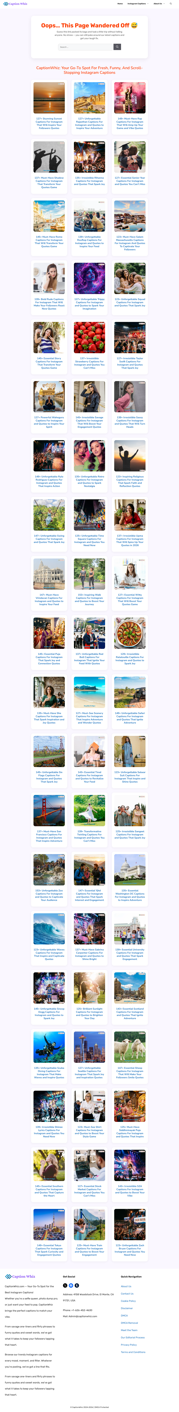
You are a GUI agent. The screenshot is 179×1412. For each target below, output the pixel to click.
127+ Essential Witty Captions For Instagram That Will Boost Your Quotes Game (129, 599)
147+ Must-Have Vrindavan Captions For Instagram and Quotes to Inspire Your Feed (49, 599)
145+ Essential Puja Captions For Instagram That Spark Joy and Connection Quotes (49, 658)
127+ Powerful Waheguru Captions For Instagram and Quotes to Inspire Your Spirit (49, 422)
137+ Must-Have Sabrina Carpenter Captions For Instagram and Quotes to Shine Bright (89, 954)
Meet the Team (129, 1330)
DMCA (124, 1315)
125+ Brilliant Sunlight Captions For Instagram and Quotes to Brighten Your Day (89, 1013)
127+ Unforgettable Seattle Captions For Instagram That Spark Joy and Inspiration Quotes (89, 1072)
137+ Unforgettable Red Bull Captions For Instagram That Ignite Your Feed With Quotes (89, 658)
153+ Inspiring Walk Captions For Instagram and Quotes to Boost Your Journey (89, 599)
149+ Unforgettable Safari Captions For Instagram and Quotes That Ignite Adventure (130, 718)
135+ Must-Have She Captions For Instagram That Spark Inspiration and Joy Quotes (49, 718)
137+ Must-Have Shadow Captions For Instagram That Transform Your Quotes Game (49, 182)
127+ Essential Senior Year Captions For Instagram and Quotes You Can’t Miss (130, 181)
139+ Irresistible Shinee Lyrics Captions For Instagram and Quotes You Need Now (49, 1131)
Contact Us (127, 1293)
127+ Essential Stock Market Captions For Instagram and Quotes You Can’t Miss (89, 1191)
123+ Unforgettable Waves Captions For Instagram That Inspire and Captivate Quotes (49, 954)
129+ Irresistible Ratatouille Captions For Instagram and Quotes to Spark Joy (130, 658)
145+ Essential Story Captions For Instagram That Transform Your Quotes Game (49, 363)
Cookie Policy (128, 1300)
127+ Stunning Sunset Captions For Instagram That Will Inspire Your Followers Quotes (49, 123)
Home (120, 4)
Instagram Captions (137, 4)
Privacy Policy (129, 1344)
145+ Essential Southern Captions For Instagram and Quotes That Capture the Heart (49, 1191)
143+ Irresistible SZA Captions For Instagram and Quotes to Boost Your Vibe (130, 1191)
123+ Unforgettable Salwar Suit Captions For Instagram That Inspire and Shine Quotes (130, 777)
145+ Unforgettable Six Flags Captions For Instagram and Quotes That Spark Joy (49, 777)
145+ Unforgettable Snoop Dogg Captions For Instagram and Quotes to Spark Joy (49, 1013)
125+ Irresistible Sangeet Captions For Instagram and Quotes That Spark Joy (129, 834)
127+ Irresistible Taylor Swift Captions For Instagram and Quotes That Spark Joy (130, 363)
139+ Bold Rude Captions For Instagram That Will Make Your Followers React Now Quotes (49, 304)
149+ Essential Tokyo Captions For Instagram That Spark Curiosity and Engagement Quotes (49, 1250)
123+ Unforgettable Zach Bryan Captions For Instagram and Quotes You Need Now (130, 1250)
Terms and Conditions (133, 1352)
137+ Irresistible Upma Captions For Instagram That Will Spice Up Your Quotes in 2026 (129, 540)
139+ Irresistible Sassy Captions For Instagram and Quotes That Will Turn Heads (130, 422)
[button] (170, 3)
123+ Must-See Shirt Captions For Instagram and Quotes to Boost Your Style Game (89, 1131)
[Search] (117, 47)
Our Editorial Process (133, 1337)
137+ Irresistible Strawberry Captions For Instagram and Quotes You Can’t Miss (89, 363)
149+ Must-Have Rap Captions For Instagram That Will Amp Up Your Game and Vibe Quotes (129, 123)
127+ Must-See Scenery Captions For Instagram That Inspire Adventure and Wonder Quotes (89, 718)
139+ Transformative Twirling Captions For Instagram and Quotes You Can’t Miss (89, 836)
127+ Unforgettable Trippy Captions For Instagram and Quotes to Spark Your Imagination (89, 304)
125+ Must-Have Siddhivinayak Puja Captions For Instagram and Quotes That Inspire (130, 1131)
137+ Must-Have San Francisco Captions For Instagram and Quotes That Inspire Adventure (49, 836)
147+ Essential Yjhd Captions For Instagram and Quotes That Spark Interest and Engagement (89, 895)
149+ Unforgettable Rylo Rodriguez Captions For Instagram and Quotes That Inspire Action (49, 481)
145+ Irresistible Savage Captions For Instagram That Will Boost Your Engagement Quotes (89, 422)
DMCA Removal (129, 1322)
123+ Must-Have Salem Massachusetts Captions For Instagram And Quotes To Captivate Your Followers (130, 243)
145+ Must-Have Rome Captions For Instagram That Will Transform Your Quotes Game (49, 241)
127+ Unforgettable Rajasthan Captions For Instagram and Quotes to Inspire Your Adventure (89, 123)
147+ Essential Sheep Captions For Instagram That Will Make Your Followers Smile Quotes (130, 1072)
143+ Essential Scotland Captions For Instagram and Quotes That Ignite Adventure (130, 1013)
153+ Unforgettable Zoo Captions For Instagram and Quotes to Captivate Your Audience (49, 895)
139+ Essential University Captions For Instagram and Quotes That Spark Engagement (129, 954)
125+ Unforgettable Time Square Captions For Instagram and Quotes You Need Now (89, 540)
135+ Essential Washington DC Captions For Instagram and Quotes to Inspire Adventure (130, 895)
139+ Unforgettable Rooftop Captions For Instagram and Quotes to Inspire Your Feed (89, 241)
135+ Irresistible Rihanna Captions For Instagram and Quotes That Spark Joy (89, 181)
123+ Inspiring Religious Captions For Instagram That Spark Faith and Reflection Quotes (130, 481)
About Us (158, 4)
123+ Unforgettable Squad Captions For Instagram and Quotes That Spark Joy (129, 302)
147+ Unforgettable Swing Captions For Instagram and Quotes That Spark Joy (49, 539)
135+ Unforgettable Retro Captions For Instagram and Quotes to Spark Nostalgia (89, 481)
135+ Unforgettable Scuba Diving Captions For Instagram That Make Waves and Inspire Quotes (49, 1072)
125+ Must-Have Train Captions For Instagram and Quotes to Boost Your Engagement (89, 1250)
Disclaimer (127, 1308)
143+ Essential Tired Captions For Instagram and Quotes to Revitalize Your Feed (89, 777)
